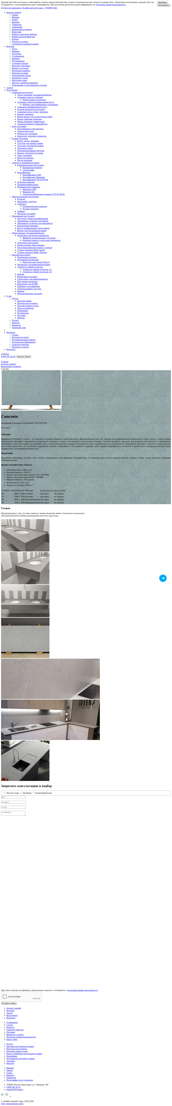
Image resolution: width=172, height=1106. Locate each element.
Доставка (10, 1032)
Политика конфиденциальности (111, 5)
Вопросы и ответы (15, 1034)
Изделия (10, 1010)
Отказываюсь (163, 5)
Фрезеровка (11, 1056)
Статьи (9, 1025)
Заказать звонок (23, 357)
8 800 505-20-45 (8, 356)
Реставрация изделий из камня (20, 1058)
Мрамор (10, 1068)
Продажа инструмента (16, 1049)
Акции (9, 87)
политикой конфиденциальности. (82, 990)
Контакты (10, 349)
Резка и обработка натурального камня (24, 1054)
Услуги (9, 1044)
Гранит (9, 1070)
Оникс (9, 1073)
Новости (10, 1027)
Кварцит (10, 1075)
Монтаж (10, 1063)
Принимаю (162, 2)
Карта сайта (11, 1039)
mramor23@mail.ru (14, 1089)
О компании (12, 1022)
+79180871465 (50, 8)
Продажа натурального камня (20, 1046)
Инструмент (12, 1015)
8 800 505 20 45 (13, 1087)
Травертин (11, 1078)
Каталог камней (13, 1008)
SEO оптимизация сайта (12, 1103)
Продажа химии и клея (17, 1051)
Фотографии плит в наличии (19, 1080)
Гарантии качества (15, 1030)
